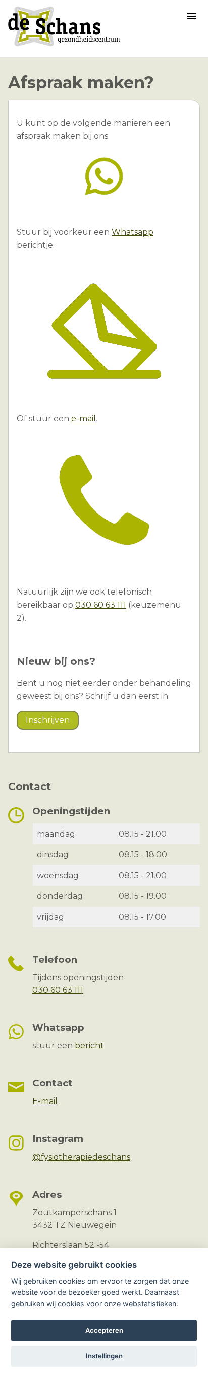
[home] (64, 46)
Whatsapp (132, 232)
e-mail (83, 418)
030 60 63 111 (100, 605)
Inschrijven (48, 720)
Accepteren (104, 1330)
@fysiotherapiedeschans (81, 1157)
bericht (89, 1045)
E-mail (45, 1101)
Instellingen (104, 1356)
